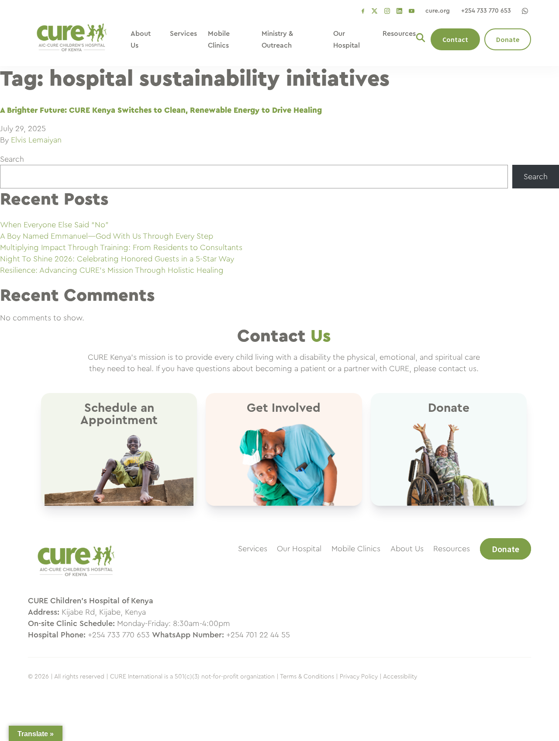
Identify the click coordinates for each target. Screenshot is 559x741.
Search (12, 159)
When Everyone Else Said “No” (54, 225)
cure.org (437, 11)
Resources (399, 33)
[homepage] (76, 580)
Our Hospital (299, 549)
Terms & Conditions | (309, 677)
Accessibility (400, 677)
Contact (455, 39)
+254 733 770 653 (486, 11)
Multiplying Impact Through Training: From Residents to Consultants (121, 247)
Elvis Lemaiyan (36, 140)
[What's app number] (525, 11)
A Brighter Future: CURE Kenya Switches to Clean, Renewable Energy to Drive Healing (161, 110)
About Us (407, 549)
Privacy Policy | (361, 677)
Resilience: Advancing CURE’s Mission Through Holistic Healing (112, 270)
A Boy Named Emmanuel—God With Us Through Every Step (106, 236)
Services (183, 33)
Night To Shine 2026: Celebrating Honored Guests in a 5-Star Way (117, 259)
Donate (507, 39)
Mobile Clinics (355, 549)
